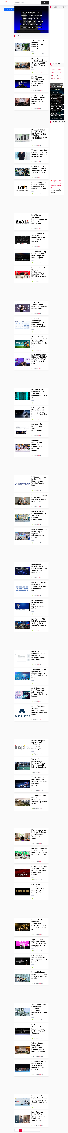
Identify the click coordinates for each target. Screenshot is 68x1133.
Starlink (54, 69)
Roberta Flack (62, 82)
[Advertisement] (31, 120)
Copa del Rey (55, 72)
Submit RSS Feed (10, 9)
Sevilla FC (54, 79)
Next (33, 1130)
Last (37, 1130)
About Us (53, 184)
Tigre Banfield (62, 72)
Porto (59, 79)
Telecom (54, 82)
